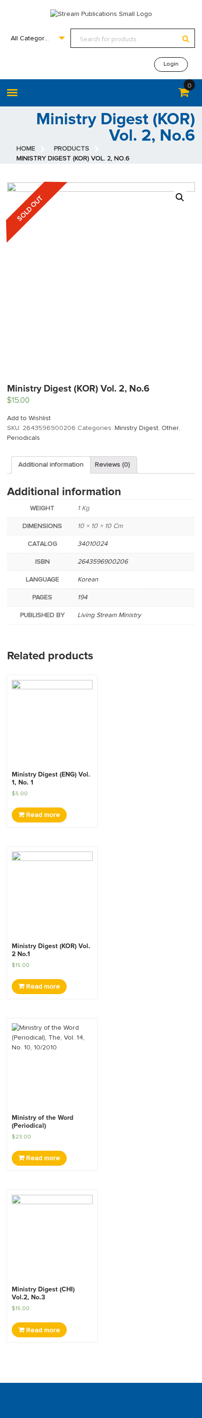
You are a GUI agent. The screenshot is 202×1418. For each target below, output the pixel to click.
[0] (184, 94)
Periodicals (23, 438)
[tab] (51, 465)
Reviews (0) (112, 464)
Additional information (51, 464)
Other (170, 428)
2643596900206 (103, 561)
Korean (88, 579)
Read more (42, 815)
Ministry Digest (136, 428)
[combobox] (37, 38)
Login (171, 64)
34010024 (93, 544)
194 (82, 597)
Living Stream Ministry (109, 615)
